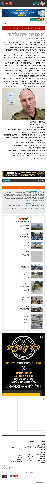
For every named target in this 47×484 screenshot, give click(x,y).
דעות (43, 441)
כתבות (43, 440)
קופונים (30, 443)
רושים (42, 456)
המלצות (42, 443)
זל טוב (19, 453)
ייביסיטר (41, 458)
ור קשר (19, 459)
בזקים (19, 457)
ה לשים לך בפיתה (16, 461)
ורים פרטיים (40, 454)
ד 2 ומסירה (27, 454)
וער (32, 440)
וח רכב (30, 456)
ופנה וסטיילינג (39, 448)
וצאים (31, 444)
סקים (42, 462)
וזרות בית (41, 460)
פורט (31, 441)
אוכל (43, 444)
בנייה (40, 482)
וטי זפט (29, 446)
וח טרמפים (28, 460)
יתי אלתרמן (27, 448)
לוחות (43, 452)
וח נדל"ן (29, 458)
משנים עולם (41, 446)
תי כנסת (19, 455)
